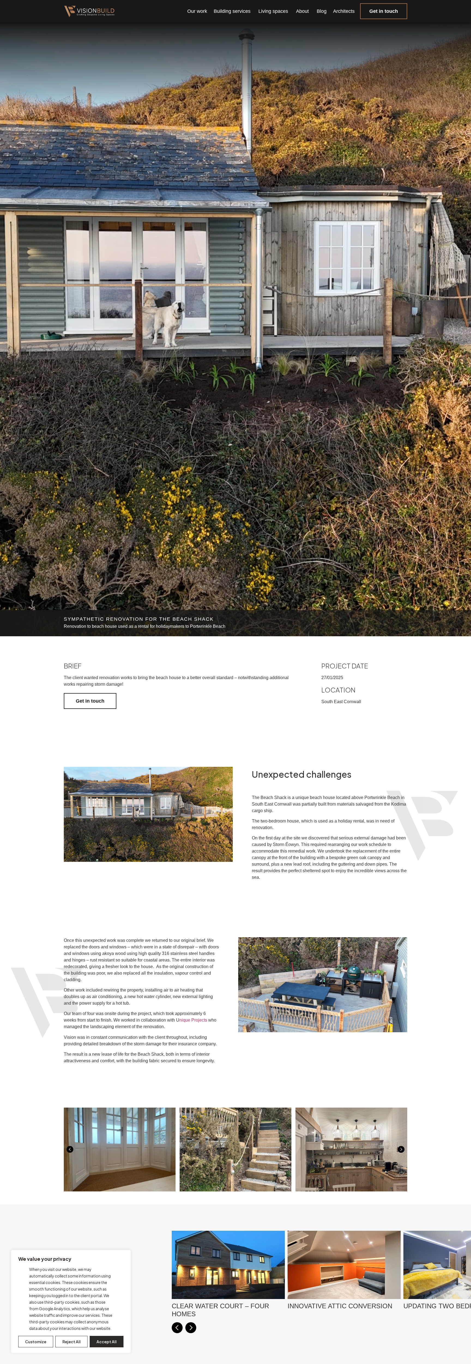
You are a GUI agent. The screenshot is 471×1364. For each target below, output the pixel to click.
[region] (71, 1301)
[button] (70, 1149)
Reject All (71, 1341)
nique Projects (193, 1020)
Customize (35, 1341)
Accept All (106, 1341)
